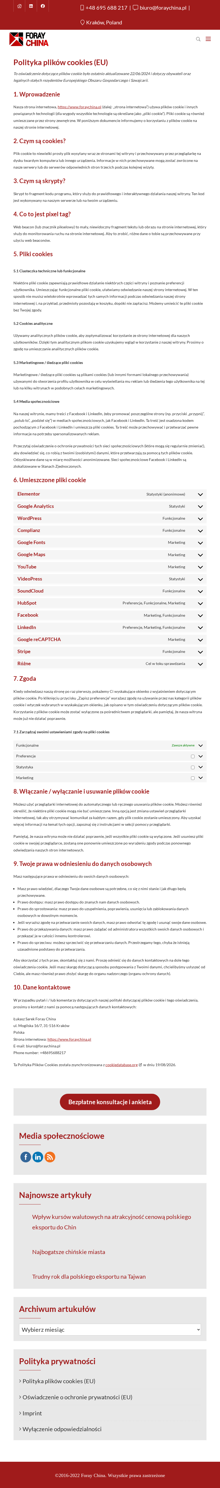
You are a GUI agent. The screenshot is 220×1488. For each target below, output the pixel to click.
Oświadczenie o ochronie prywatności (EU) (78, 1397)
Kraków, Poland (103, 22)
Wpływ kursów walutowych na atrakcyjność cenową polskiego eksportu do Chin (111, 1222)
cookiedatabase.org (121, 1064)
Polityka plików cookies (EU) (59, 1381)
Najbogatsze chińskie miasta (68, 1251)
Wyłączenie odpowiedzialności (62, 1429)
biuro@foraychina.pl (163, 7)
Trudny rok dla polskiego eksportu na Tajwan (89, 1276)
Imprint (32, 1413)
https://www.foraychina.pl (79, 107)
